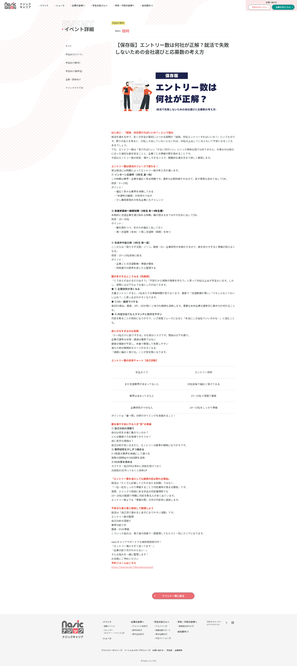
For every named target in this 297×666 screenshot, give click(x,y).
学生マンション (162, 638)
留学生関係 (160, 634)
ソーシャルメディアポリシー (136, 650)
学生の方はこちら (259, 7)
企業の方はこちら (283, 7)
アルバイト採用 (138, 626)
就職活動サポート (163, 630)
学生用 (169, 650)
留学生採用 (137, 634)
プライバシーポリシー (110, 650)
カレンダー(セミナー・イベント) (113, 631)
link (18, 5)
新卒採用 (136, 630)
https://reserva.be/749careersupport (132, 567)
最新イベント (109, 626)
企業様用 (178, 650)
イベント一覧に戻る (173, 596)
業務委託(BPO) (185, 626)
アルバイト (160, 626)
